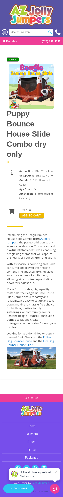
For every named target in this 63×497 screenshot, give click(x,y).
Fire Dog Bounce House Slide (30, 343)
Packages (31, 457)
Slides (31, 442)
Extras (31, 449)
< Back (12, 59)
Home (32, 426)
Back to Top (31, 397)
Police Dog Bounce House (29, 339)
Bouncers (31, 434)
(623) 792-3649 (51, 41)
